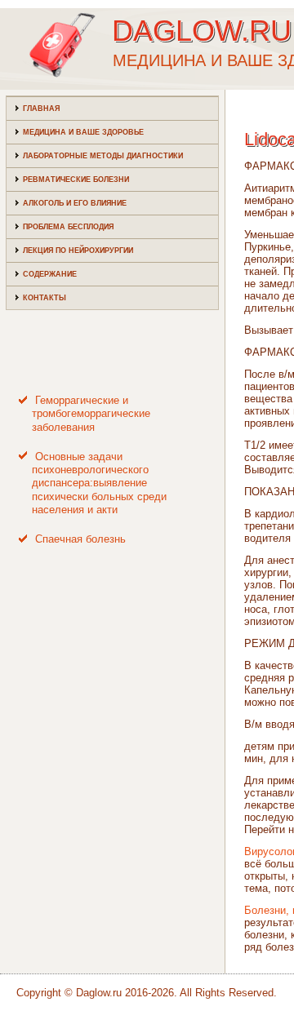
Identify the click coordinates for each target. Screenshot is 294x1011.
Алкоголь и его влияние (75, 203)
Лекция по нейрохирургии (78, 250)
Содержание (50, 274)
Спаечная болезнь (80, 539)
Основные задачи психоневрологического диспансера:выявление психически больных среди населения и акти (99, 483)
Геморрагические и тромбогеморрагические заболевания (91, 413)
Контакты (44, 298)
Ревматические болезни (76, 179)
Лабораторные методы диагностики (103, 156)
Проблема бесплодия (68, 227)
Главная (41, 108)
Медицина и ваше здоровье (83, 132)
